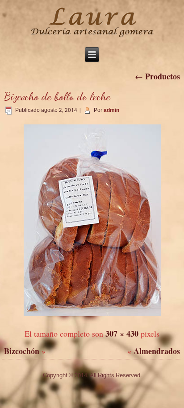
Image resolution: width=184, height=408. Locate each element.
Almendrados (157, 351)
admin (111, 110)
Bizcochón (21, 351)
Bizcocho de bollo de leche (57, 96)
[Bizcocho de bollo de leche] (92, 316)
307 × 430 (121, 333)
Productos (157, 76)
